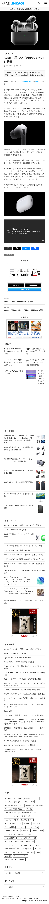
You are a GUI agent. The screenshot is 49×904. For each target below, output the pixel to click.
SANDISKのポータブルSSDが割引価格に (19, 662)
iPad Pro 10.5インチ (12, 813)
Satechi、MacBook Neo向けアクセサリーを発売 (22, 690)
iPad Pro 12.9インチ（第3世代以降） (18, 816)
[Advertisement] (24, 408)
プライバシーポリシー (31, 898)
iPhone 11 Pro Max (12, 831)
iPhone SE (30, 841)
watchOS (8, 856)
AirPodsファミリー (31, 798)
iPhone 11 (21, 827)
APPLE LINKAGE (15, 896)
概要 (3, 898)
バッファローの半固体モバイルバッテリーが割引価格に (24, 715)
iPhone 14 (32, 838)
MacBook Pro (10, 849)
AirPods (7, 798)
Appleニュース (8, 54)
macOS (7, 852)
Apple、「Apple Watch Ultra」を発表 (18, 300)
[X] (8, 248)
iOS (32, 802)
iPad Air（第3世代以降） (14, 805)
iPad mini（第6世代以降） (14, 809)
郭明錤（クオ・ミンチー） (15, 859)
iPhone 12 (25, 831)
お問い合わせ (10, 898)
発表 (37, 81)
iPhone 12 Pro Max (25, 834)
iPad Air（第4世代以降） (34, 805)
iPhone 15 (8, 841)
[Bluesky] (26, 248)
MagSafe (30, 852)
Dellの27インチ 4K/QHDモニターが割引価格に (21, 745)
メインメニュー (45, 3)
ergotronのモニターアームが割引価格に (18, 658)
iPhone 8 (36, 823)
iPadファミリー (27, 820)
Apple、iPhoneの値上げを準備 (15, 653)
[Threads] (17, 248)
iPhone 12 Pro (10, 834)
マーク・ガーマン (20, 856)
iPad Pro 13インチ (11, 820)
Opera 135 (8, 711)
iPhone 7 (27, 823)
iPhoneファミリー (11, 845)
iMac (26, 802)
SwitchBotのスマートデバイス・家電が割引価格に (22, 679)
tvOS (38, 852)
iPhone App (19, 841)
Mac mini (38, 849)
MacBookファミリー (25, 849)
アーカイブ (18, 898)
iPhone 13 (22, 838)
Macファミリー (18, 852)
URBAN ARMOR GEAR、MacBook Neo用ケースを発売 (24, 694)
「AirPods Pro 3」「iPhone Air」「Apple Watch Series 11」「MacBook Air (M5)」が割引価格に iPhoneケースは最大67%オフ (24, 722)
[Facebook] (35, 248)
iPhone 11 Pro (32, 827)
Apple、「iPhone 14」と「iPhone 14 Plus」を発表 (24, 308)
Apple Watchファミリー (13, 802)
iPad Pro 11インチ (29, 813)
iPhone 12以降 (10, 838)
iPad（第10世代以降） (13, 823)
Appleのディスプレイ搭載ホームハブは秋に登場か (22, 649)
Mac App (24, 845)
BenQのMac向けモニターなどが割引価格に (20, 741)
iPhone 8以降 (10, 827)
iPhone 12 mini (37, 831)
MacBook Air (34, 845)
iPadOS (29, 809)
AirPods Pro (26, 81)
